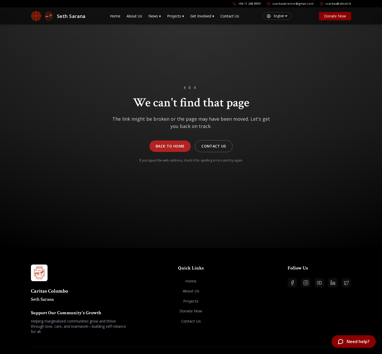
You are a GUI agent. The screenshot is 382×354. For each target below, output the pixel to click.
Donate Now (335, 16)
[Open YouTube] (319, 282)
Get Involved (202, 16)
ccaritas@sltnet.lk (338, 3)
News (154, 16)
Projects (175, 16)
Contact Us (229, 16)
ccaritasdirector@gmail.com (293, 3)
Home (115, 16)
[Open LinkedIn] (333, 282)
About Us (134, 16)
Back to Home (170, 146)
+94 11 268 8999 (249, 3)
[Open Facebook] (292, 282)
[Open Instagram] (306, 282)
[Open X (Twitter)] (346, 282)
